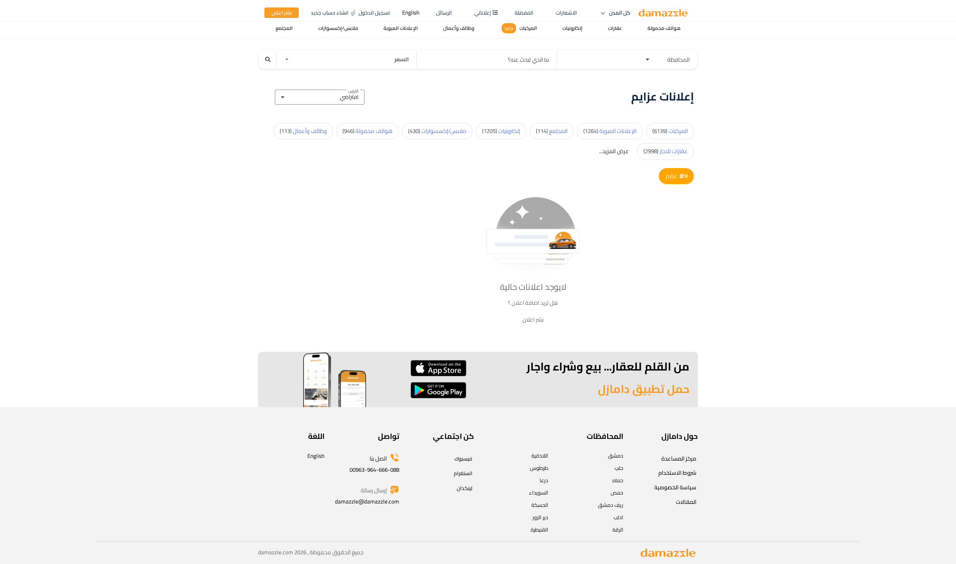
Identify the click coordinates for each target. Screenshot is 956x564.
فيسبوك (463, 459)
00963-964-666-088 (374, 469)
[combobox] (319, 96)
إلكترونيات (501, 130)
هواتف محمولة (367, 130)
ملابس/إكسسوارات (437, 130)
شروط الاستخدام (677, 472)
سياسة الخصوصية (675, 487)
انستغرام (463, 473)
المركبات (670, 130)
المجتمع (552, 130)
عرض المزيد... (614, 151)
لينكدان (464, 488)
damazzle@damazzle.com (367, 501)
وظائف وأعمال (303, 130)
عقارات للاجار (665, 151)
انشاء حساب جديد (329, 13)
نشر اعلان (281, 13)
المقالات (686, 501)
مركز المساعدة (678, 458)
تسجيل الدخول (374, 13)
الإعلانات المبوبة (610, 130)
